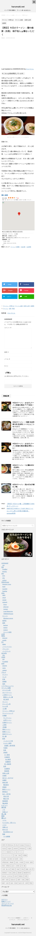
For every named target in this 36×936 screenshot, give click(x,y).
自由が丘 (13, 879)
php (3, 578)
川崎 (18, 869)
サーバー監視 (7, 632)
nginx (4, 668)
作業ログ (5, 812)
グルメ (3, 672)
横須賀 (20, 872)
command (4, 563)
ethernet (5, 607)
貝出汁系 (6, 796)
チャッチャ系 (6, 704)
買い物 (3, 814)
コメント (7, 327)
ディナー (5, 674)
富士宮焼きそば (8, 832)
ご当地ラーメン (7, 695)
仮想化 (4, 620)
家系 (3, 738)
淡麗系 (32, 306)
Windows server (8, 618)
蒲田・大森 (21, 879)
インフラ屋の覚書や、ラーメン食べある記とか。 (18, 928)
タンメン (5, 701)
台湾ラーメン (7, 720)
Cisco (5, 604)
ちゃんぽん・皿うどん (9, 822)
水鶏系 (4, 775)
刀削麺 (4, 727)
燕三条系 (6, 699)
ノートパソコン (7, 646)
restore (5, 630)
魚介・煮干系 (6, 794)
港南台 (21, 876)
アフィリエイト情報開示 (14, 918)
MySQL (4, 571)
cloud (4, 597)
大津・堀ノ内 (6, 869)
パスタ (4, 825)
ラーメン (13, 247)
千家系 (5, 748)
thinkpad (22, 848)
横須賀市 (6, 785)
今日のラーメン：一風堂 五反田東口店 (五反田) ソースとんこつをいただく (23, 424)
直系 (4, 766)
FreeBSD (5, 661)
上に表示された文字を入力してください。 (17, 376)
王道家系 (7, 768)
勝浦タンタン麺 (8, 697)
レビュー (4, 805)
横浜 (14, 872)
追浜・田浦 (14, 883)
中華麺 (4, 715)
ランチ (4, 677)
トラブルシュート (7, 686)
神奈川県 (5, 782)
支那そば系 (26, 306)
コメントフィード (7, 903)
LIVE (3, 634)
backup (5, 625)
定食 (3, 679)
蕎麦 (3, 834)
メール (7, 359)
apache (4, 665)
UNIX (3, 657)
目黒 (10, 308)
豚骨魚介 (5, 792)
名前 (6, 352)
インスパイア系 (8, 741)
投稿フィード (6, 901)
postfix (4, 640)
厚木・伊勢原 (6, 866)
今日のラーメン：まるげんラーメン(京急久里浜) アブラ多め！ (23, 404)
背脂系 (4, 787)
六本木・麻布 (29, 862)
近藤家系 (8, 761)
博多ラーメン (6, 729)
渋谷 (15, 876)
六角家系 (7, 757)
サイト (6, 366)
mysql (4, 848)
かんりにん (30, 69)
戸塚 (22, 869)
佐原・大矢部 (19, 862)
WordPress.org (6, 905)
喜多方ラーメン (7, 734)
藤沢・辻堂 (5, 883)
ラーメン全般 (19, 306)
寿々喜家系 (7, 764)
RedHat (4, 591)
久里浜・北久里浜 (7, 859)
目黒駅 (18, 247)
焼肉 (3, 684)
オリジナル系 (6, 690)
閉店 (13, 308)
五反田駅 (28, 247)
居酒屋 (4, 681)
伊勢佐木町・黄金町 (8, 862)
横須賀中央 (27, 872)
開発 (3, 816)
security (4, 653)
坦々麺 (4, 736)
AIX (3, 659)
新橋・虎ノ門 (29, 869)
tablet (4, 644)
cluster (4, 600)
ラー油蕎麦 (6, 836)
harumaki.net (18, 6)
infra (2, 593)
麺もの (3, 818)
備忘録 (3, 807)
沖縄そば (5, 827)
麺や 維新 (4, 195)
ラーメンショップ (7, 713)
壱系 (4, 750)
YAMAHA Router (8, 613)
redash (4, 670)
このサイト (26, 918)
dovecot (4, 638)
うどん (4, 820)
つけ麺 (4, 708)
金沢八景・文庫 (23, 883)
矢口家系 (8, 759)
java (3, 575)
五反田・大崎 (18, 859)
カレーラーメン (7, 692)
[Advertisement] (18, 54)
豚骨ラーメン (6, 789)
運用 (3, 623)
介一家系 (7, 755)
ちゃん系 (5, 706)
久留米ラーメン (7, 722)
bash (3, 586)
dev (2, 573)
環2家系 (6, 771)
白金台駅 (23, 247)
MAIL (3, 636)
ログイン (4, 899)
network (4, 602)
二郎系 (4, 725)
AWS (3, 595)
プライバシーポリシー (23, 919)
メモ (3, 809)
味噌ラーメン (6, 731)
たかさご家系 (7, 743)
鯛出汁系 (6, 798)
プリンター (5, 649)
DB (2, 567)
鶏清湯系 (5, 801)
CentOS (4, 589)
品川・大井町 (15, 866)
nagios (5, 627)
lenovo (28, 845)
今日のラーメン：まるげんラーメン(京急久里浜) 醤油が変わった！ (23, 446)
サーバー (5, 616)
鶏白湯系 (5, 803)
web (2, 663)
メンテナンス (6, 651)
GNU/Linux (5, 582)
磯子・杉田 (5, 879)
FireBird (4, 569)
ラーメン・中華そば (8, 306)
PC (2, 642)
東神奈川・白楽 (6, 872)
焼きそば (5, 829)
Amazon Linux (6, 584)
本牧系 (5, 752)
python (4, 580)
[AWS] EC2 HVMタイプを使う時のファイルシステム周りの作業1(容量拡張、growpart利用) (20, 511)
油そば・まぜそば (7, 778)
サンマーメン (7, 718)
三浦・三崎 (17, 855)
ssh (3, 565)
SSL (3, 655)
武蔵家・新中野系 (9, 745)
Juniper (5, 609)
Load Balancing (8, 611)
